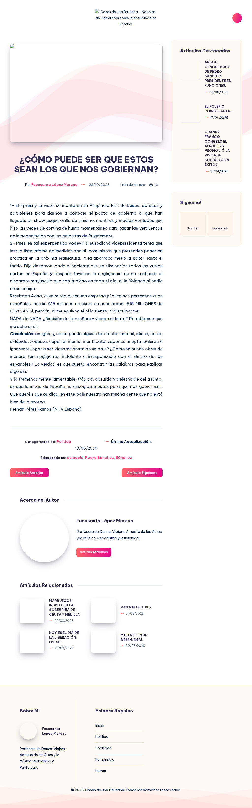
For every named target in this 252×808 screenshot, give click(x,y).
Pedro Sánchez (99, 457)
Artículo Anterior (29, 473)
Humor (100, 771)
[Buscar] (237, 18)
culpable (75, 457)
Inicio (99, 725)
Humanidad (104, 759)
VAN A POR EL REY (136, 607)
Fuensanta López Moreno (104, 521)
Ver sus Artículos (94, 552)
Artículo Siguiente (142, 473)
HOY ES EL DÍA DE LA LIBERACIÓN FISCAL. (64, 637)
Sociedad (103, 748)
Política (64, 441)
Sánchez (124, 457)
